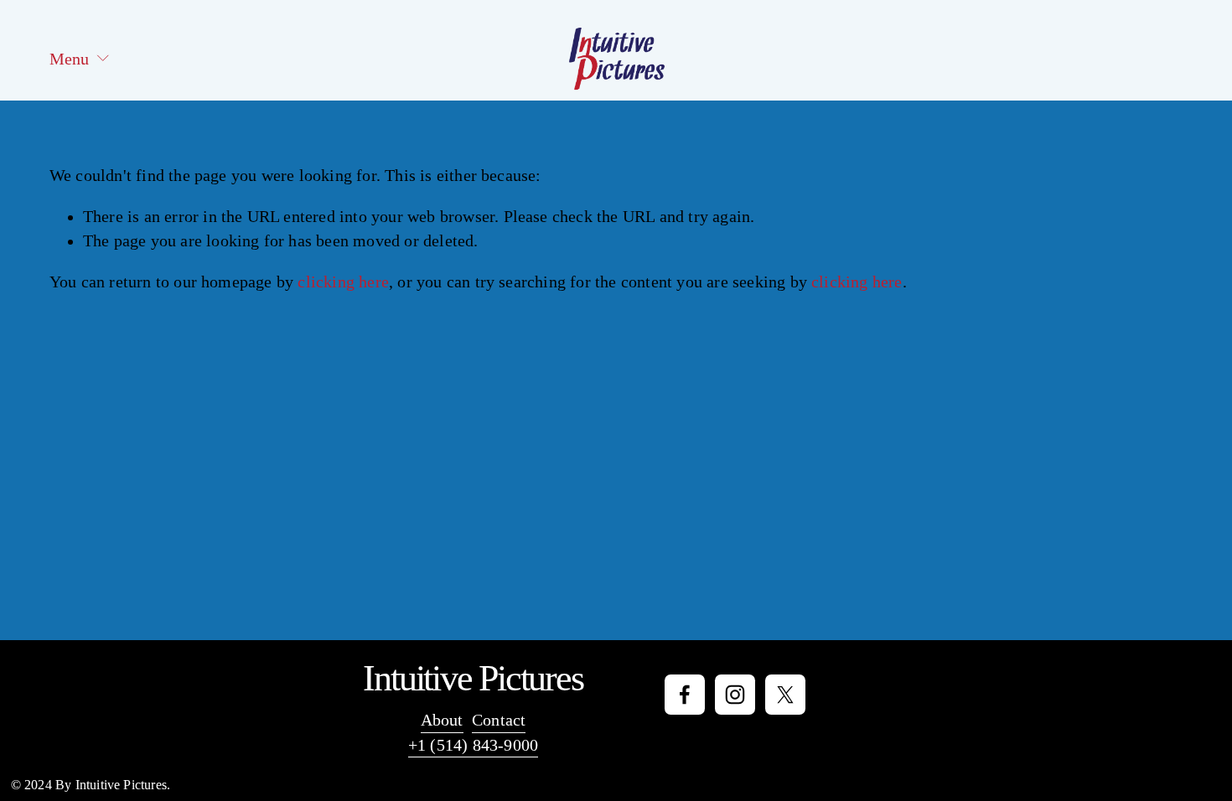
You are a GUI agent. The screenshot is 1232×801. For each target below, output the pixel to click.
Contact (498, 720)
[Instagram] (735, 694)
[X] (785, 694)
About (442, 720)
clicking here (343, 282)
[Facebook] (685, 694)
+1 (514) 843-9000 (473, 745)
